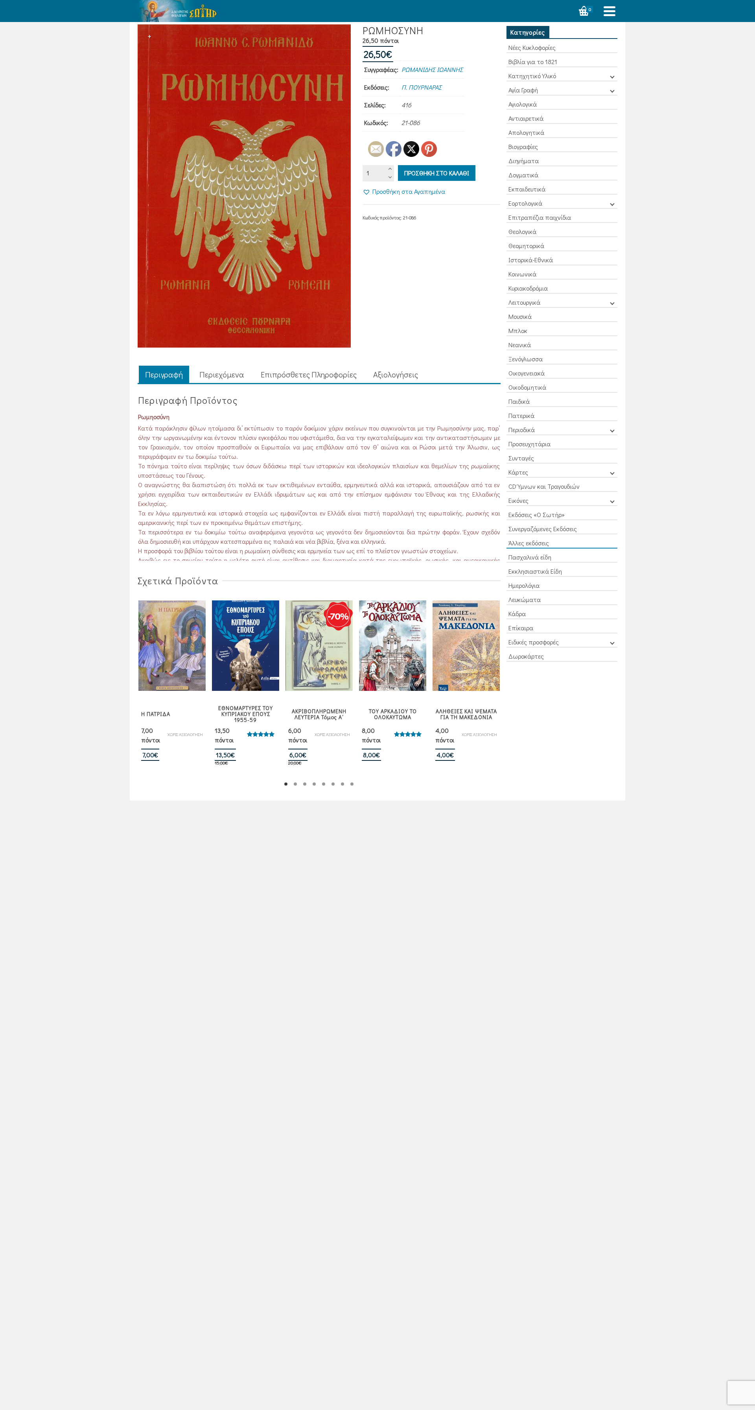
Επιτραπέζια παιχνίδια (539, 217)
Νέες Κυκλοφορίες (532, 47)
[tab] (164, 375)
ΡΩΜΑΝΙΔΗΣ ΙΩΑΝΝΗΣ (432, 69)
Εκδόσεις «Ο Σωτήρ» (536, 514)
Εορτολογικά (525, 203)
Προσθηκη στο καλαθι (436, 173)
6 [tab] (333, 784)
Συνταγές (521, 458)
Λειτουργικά (524, 302)
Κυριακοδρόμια (528, 288)
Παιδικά (519, 401)
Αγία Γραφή (523, 90)
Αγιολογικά (522, 104)
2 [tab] (295, 784)
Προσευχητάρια (529, 444)
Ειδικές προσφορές (533, 642)
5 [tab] (324, 784)
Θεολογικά (522, 231)
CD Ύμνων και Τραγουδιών (544, 486)
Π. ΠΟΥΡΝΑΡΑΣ (421, 87)
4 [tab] (314, 784)
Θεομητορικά (526, 245)
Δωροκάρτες (526, 656)
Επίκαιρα (520, 628)
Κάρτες (518, 472)
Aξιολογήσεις (395, 374)
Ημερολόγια (524, 585)
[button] (404, 191)
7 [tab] (342, 784)
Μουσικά (520, 316)
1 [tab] (286, 784)
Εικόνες (518, 500)
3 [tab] (305, 784)
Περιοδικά (521, 429)
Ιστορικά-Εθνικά (530, 260)
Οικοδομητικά (527, 387)
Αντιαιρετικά (525, 118)
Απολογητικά (526, 132)
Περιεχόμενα (221, 374)
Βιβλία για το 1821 (532, 61)
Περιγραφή (164, 374)
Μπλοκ (517, 330)
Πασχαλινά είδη (529, 557)
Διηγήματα (523, 160)
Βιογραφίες (523, 146)
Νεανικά (519, 345)
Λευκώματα (524, 599)
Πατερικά (521, 415)
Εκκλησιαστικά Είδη (535, 571)
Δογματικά (523, 175)
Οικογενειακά (526, 373)
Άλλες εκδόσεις (528, 543)
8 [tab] (352, 784)
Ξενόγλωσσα (525, 359)
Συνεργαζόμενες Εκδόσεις (542, 529)
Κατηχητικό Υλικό (532, 76)
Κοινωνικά (522, 274)
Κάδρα (517, 613)
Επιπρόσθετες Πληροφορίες (309, 374)
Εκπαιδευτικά (526, 189)
